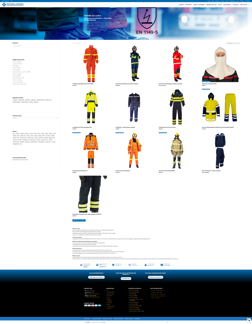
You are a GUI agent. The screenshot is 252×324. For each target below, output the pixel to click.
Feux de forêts (27, 99)
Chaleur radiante (21, 99)
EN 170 (35, 133)
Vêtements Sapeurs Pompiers (18, 84)
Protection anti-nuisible (40, 99)
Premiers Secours (211, 4)
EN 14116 (15, 139)
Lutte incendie (33, 99)
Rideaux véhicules (129, 318)
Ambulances (137, 318)
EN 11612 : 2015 (23, 137)
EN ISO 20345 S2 (34, 141)
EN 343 (46, 133)
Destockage (243, 4)
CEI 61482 (22, 133)
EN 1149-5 (48, 135)
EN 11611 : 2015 (16, 137)
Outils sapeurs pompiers (17, 78)
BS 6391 (17, 133)
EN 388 (14, 135)
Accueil (209, 1)
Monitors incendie (16, 74)
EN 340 (43, 133)
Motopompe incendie (107, 318)
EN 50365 (22, 141)
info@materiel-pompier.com (93, 294)
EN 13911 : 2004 (52, 137)
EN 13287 (41, 137)
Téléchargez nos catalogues (96, 277)
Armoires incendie (16, 61)
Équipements (227, 4)
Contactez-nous (126, 278)
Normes (227, 1)
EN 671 (43, 135)
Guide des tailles (110, 294)
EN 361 (50, 133)
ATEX (14, 133)
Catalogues (223, 1)
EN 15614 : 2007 (33, 139)
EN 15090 (19, 139)
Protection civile (48, 99)
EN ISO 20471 (48, 141)
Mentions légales (110, 292)
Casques (181, 4)
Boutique (109, 299)
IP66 (54, 141)
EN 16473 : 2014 (16, 141)
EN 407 (28, 135)
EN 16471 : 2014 (45, 139)
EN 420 (32, 135)
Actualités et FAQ (232, 1)
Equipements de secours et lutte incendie (20, 71)
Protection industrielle (16, 102)
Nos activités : (87, 318)
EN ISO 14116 (27, 141)
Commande (109, 302)
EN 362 (54, 133)
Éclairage (236, 4)
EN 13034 (36, 137)
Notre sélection (15, 75)
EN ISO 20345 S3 (41, 141)
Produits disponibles (86, 264)
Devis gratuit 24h (118, 264)
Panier (108, 297)
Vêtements (188, 4)
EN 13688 (46, 137)
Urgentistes (36, 102)
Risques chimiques (25, 102)
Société (213, 1)
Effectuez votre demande (155, 277)
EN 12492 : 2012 (30, 137)
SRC (21, 144)
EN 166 (31, 133)
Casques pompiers (16, 63)
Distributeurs (217, 1)
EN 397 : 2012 (23, 135)
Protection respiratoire (17, 82)
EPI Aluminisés (15, 69)
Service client (134, 264)
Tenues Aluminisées (199, 4)
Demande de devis (111, 306)
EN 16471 (38, 139)
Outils (220, 4)
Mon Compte (109, 295)
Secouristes (31, 102)
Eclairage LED (15, 67)
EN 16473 (50, 139)
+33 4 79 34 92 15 (90, 290)
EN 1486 (52, 135)
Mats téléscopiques (96, 318)
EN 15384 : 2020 (25, 139)
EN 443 (36, 135)
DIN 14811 (27, 133)
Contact (237, 1)
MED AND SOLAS (16, 144)
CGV (108, 290)
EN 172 (39, 133)
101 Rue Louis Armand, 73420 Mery (92, 297)
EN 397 (18, 135)
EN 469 (39, 135)
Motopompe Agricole (118, 318)
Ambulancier (15, 99)
